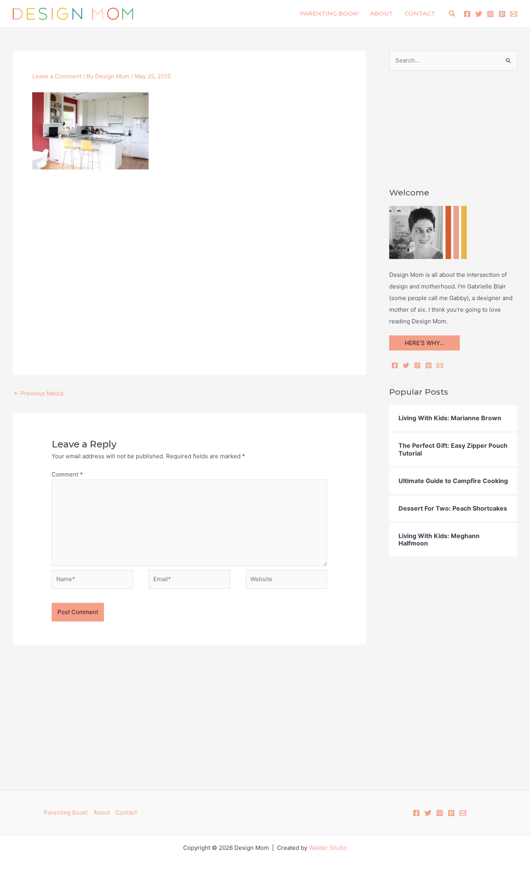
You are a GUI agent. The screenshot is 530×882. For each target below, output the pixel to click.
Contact (420, 13)
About (381, 13)
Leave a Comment (56, 76)
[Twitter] (478, 13)
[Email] (439, 365)
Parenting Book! (329, 13)
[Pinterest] (502, 13)
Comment (67, 474)
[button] (452, 14)
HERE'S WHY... (424, 343)
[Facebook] (467, 13)
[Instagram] (490, 13)
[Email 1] (513, 13)
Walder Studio (328, 847)
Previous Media (38, 393)
